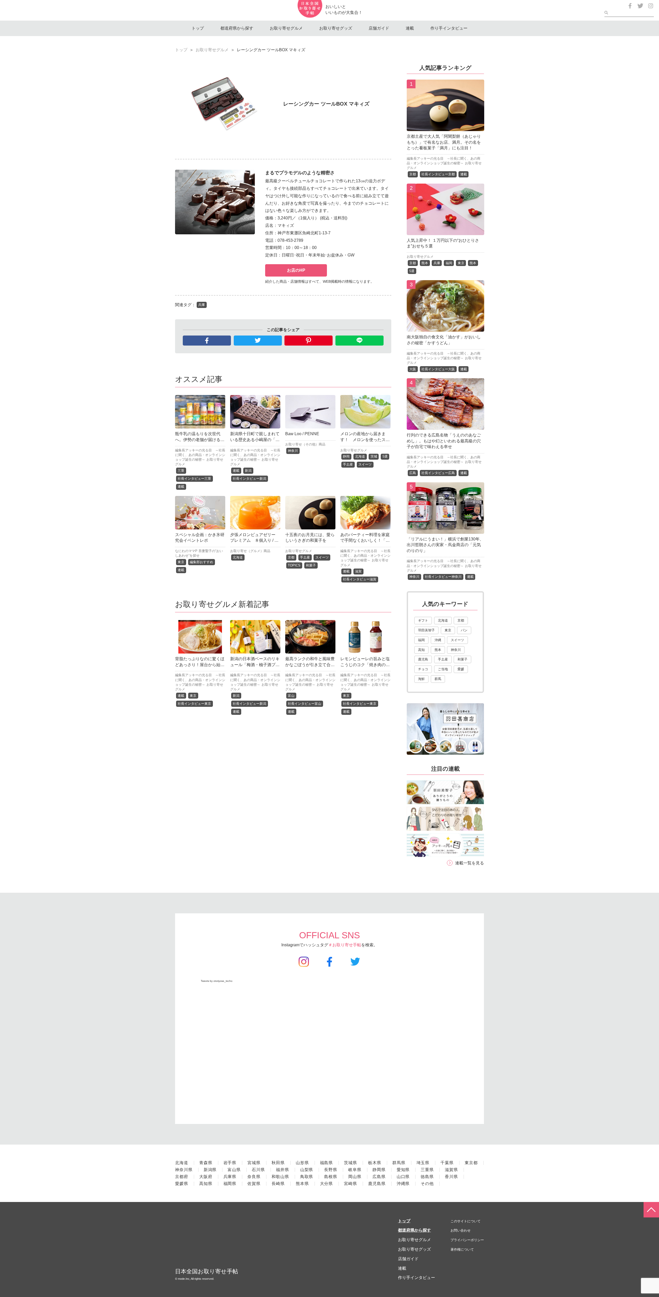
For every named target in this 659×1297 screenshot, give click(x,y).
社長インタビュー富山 (304, 704)
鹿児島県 (377, 1183)
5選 (385, 456)
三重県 (427, 1169)
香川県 (451, 1176)
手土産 (348, 464)
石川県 (258, 1169)
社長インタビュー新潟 (249, 478)
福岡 (449, 263)
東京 (181, 562)
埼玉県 (423, 1163)
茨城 (373, 456)
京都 (291, 557)
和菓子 (311, 565)
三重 (181, 471)
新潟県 (210, 1169)
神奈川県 (184, 1169)
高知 (421, 650)
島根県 (330, 1176)
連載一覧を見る (469, 863)
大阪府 (205, 1176)
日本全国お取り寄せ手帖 (206, 1271)
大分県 (326, 1183)
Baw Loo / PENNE (302, 434)
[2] (445, 231)
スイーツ (365, 464)
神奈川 (293, 451)
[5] (445, 530)
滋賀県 (451, 1169)
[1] (445, 127)
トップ (198, 28)
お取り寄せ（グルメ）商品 (250, 551)
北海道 (360, 456)
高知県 (205, 1183)
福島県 (326, 1163)
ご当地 (443, 669)
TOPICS (294, 565)
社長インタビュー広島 (438, 473)
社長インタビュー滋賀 (359, 579)
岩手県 (230, 1163)
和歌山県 (280, 1176)
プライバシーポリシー (467, 1240)
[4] (445, 426)
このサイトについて (465, 1221)
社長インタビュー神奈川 (443, 577)
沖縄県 (403, 1183)
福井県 (282, 1169)
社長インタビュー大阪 (438, 369)
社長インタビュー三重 (194, 478)
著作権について (462, 1249)
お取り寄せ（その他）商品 (305, 444)
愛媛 (460, 669)
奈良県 (254, 1176)
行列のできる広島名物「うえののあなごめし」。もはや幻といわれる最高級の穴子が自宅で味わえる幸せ (444, 441)
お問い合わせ (460, 1230)
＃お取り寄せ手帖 (344, 945)
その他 (427, 1183)
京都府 (181, 1176)
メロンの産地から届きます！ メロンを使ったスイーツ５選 (365, 440)
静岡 (346, 456)
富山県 (234, 1169)
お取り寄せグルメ (286, 28)
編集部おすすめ (201, 562)
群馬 (438, 679)
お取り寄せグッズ (335, 28)
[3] (445, 328)
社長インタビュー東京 (194, 704)
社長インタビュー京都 (438, 174)
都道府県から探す (236, 28)
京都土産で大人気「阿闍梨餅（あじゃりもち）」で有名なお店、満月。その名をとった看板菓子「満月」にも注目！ (444, 142)
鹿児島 (423, 659)
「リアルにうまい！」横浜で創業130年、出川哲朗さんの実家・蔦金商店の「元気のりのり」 (445, 545)
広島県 (379, 1176)
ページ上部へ (651, 1209)
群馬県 (398, 1163)
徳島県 (427, 1176)
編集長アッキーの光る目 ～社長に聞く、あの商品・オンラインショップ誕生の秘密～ (200, 454)
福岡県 (230, 1183)
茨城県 (350, 1163)
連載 (410, 28)
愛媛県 (181, 1183)
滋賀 (358, 571)
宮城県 (254, 1163)
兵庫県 (230, 1176)
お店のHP (296, 270)
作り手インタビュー (448, 28)
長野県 (330, 1169)
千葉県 (447, 1163)
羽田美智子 (426, 630)
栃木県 (374, 1163)
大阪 (412, 369)
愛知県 (403, 1169)
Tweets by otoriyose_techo (216, 981)
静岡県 (379, 1169)
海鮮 (421, 679)
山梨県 (306, 1169)
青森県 (205, 1163)
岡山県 (354, 1176)
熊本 (424, 263)
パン (464, 630)
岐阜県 (354, 1169)
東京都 (471, 1163)
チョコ (423, 669)
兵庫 (201, 305)
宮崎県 (350, 1183)
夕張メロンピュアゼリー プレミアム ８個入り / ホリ (255, 540)
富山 (291, 696)
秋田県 (278, 1163)
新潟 (248, 471)
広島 (412, 473)
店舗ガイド (379, 28)
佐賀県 (254, 1183)
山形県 (302, 1163)
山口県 (403, 1176)
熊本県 (302, 1183)
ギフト (423, 620)
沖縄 (438, 640)
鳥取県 (306, 1176)
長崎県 (278, 1183)
